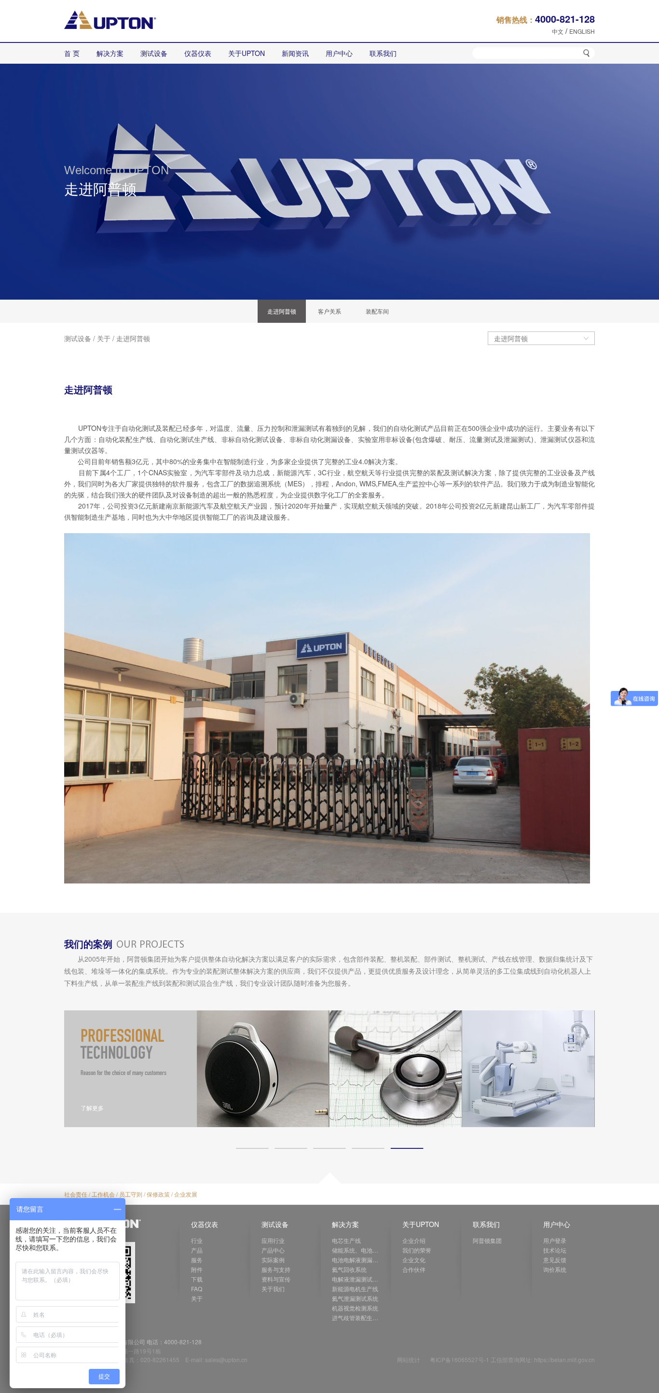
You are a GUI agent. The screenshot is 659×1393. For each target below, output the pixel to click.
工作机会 (103, 1194)
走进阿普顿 (133, 338)
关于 (103, 338)
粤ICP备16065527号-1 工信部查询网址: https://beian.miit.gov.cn (512, 1359)
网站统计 (408, 1359)
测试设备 (77, 338)
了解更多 (92, 1107)
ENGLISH (582, 31)
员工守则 (130, 1194)
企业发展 (185, 1194)
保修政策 (158, 1194)
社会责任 (75, 1194)
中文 (557, 31)
